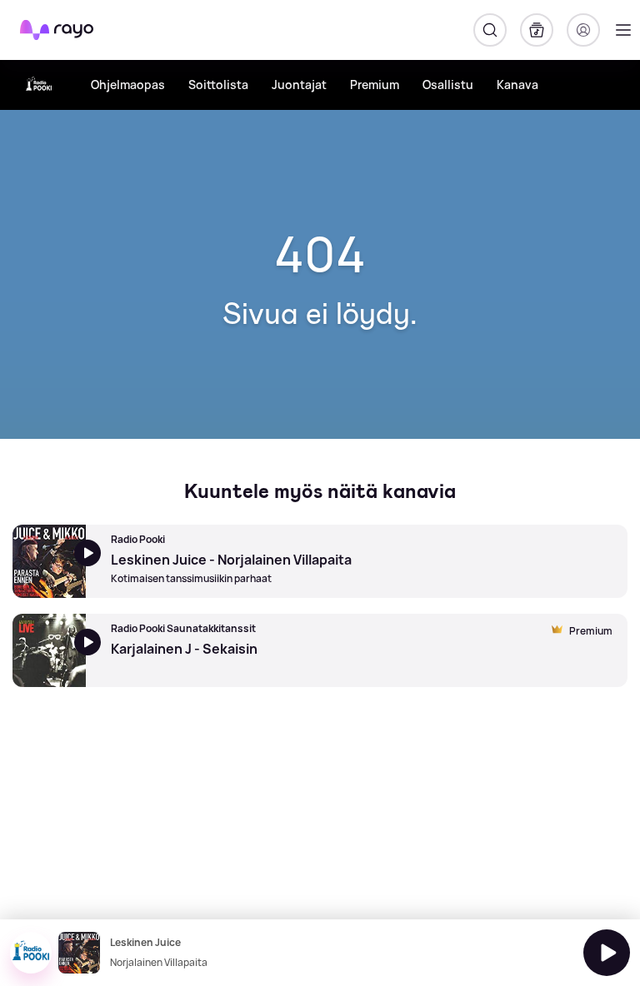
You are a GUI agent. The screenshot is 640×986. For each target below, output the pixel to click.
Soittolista (218, 84)
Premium (374, 84)
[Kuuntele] (606, 952)
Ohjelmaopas (128, 84)
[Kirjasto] (536, 30)
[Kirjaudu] (583, 30)
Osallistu (447, 84)
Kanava (517, 84)
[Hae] (490, 30)
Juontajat (299, 84)
